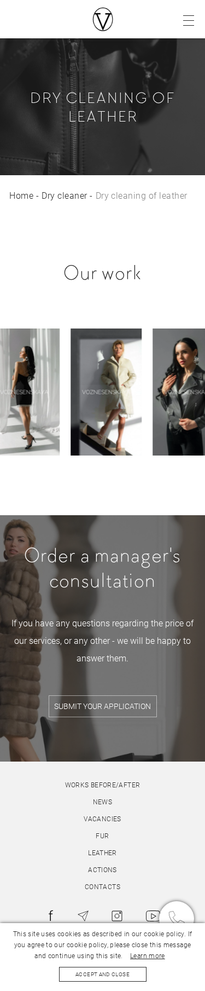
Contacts (102, 887)
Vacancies (102, 819)
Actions (102, 870)
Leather (102, 853)
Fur (102, 836)
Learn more (147, 956)
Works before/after (102, 785)
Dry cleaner (64, 196)
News (102, 802)
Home (21, 196)
